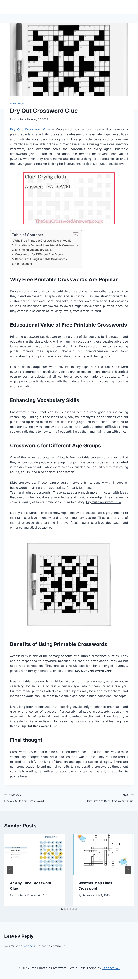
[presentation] (34, 854)
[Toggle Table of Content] (74, 235)
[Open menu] (130, 7)
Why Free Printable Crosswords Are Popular (43, 240)
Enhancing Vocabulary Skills (33, 249)
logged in (30, 946)
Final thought (23, 263)
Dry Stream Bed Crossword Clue (110, 798)
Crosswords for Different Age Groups (39, 254)
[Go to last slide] (10, 870)
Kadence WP (111, 968)
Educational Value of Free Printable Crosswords (46, 245)
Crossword (17, 103)
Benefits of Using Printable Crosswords (41, 259)
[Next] (128, 870)
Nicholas (19, 119)
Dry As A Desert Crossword (24, 798)
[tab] (62, 909)
